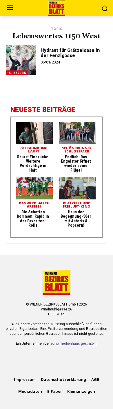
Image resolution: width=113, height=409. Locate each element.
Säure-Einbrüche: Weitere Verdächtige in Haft (33, 163)
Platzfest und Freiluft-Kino (77, 204)
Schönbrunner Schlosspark (77, 149)
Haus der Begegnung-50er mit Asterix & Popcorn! (76, 219)
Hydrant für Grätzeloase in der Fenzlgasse (70, 53)
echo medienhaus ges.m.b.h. (74, 343)
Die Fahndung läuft (34, 149)
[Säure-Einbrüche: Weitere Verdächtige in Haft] (34, 133)
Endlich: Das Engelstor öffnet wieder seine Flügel (76, 163)
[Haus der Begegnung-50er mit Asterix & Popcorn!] (77, 188)
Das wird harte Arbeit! (34, 204)
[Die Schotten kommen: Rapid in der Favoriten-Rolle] (34, 188)
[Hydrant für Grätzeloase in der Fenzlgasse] (21, 60)
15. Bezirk (16, 73)
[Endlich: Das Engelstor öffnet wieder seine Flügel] (77, 133)
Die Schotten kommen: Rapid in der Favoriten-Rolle (33, 219)
